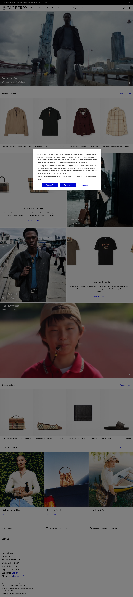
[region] (67, 169)
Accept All (50, 185)
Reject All (67, 185)
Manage (85, 185)
